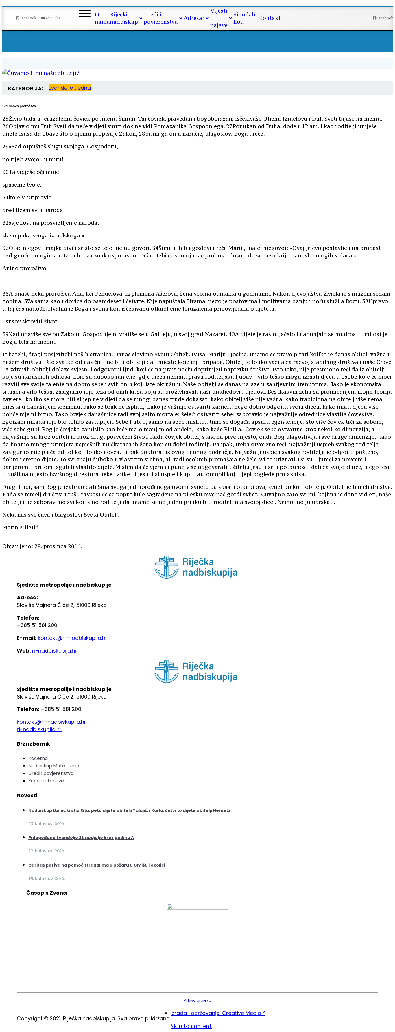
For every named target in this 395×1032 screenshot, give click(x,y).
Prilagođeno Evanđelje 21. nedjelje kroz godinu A (81, 838)
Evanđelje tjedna (70, 87)
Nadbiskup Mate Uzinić (53, 765)
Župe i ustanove (46, 780)
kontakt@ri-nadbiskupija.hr (72, 638)
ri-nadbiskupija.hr (54, 650)
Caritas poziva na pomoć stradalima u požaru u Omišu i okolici (96, 865)
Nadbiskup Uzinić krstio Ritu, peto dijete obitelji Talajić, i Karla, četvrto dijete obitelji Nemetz (129, 810)
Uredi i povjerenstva (50, 773)
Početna (38, 758)
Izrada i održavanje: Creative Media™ (218, 1013)
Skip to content (191, 1025)
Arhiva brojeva (197, 1000)
